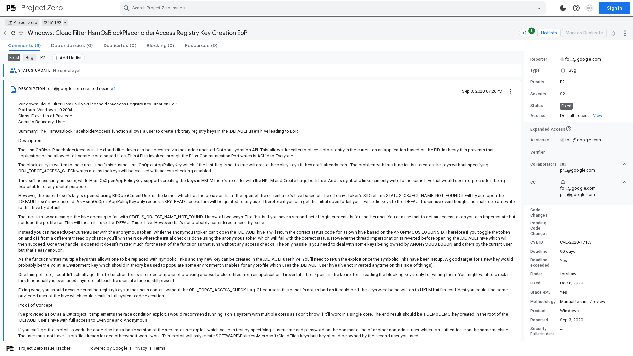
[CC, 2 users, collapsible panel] (593, 182)
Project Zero (25, 22)
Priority (537, 82)
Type (535, 70)
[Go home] (5, 33)
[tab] (24, 45)
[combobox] (333, 8)
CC (533, 182)
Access (538, 115)
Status (536, 106)
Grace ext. (540, 292)
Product (538, 311)
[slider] (525, 196)
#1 (113, 88)
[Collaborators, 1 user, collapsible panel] (593, 164)
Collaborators (543, 164)
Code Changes (539, 213)
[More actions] (625, 33)
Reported (539, 320)
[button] (578, 70)
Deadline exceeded (539, 263)
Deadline (538, 251)
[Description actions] (510, 91)
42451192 (52, 22)
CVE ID (536, 242)
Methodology (542, 301)
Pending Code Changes (539, 228)
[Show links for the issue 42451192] (65, 22)
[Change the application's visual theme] (563, 8)
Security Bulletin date (542, 331)
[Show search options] (539, 8)
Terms (160, 348)
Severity (538, 94)
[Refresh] (13, 33)
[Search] (127, 8)
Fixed (535, 283)
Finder (536, 274)
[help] (576, 8)
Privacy (140, 348)
